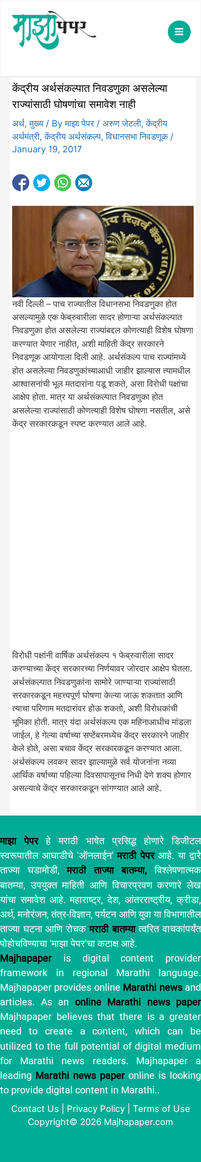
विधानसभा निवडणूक (137, 136)
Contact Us (35, 1108)
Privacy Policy (96, 1108)
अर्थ (18, 123)
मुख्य (36, 123)
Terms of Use (161, 1108)
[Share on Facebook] (20, 182)
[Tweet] (41, 182)
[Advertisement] (100, 545)
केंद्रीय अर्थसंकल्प (72, 136)
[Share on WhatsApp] (62, 182)
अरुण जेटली (121, 123)
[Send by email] (83, 182)
